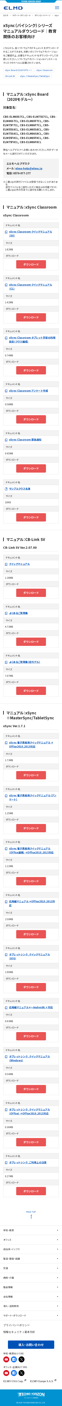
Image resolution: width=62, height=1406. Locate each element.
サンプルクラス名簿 (19, 488)
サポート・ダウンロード (14, 1315)
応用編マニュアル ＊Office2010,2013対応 (32, 903)
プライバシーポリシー (16, 1325)
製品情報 (8, 1287)
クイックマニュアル (19, 564)
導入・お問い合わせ (31, 1344)
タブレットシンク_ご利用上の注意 (28, 1162)
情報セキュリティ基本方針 (19, 1332)
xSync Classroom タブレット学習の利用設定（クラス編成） (32, 339)
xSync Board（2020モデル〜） (18, 70)
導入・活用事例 (11, 1306)
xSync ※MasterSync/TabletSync (35, 76)
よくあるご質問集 (18, 613)
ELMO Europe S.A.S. (42, 1381)
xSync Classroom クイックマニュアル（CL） (30, 286)
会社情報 (8, 1296)
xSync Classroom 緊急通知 (25, 439)
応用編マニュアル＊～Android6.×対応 (31, 1007)
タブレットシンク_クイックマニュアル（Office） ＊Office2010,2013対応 (29, 1111)
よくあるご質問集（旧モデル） (24, 662)
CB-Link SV (10, 76)
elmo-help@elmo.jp (28, 168)
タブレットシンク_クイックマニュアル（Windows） (29, 1058)
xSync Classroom (44, 70)
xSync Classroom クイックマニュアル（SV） (30, 233)
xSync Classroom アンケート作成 (28, 390)
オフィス (7, 1239)
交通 (5, 1268)
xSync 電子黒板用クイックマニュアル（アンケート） (33, 797)
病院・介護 (8, 1277)
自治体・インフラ (11, 1249)
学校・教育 (8, 1230)
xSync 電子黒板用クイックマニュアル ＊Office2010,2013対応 (31, 744)
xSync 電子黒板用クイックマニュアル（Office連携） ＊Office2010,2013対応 (31, 850)
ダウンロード (31, 264)
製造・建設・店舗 (11, 1258)
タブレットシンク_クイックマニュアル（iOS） (29, 956)
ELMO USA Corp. (13, 1381)
